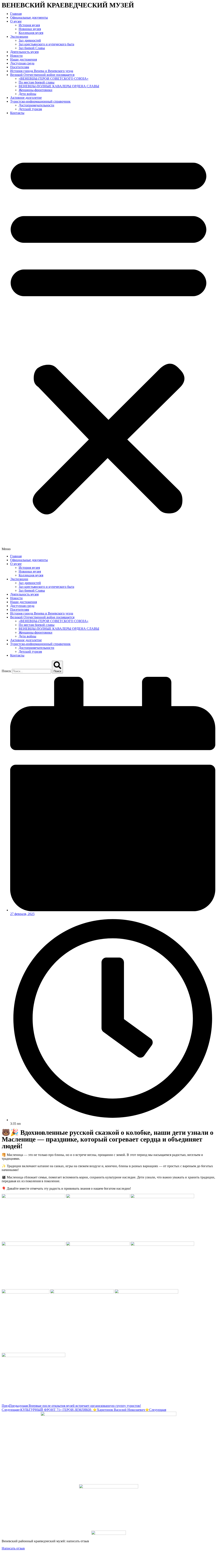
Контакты (17, 113)
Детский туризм (30, 109)
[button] (108, 334)
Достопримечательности (36, 105)
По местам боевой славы (36, 82)
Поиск (6, 671)
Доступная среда (22, 63)
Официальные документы (29, 17)
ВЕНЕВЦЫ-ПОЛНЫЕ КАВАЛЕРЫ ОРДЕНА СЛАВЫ (59, 86)
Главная (16, 13)
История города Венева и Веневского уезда (41, 71)
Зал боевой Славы (32, 48)
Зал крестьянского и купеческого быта (46, 44)
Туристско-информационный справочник (40, 101)
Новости (16, 55)
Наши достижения (23, 59)
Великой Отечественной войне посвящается (42, 74)
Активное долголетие (26, 97)
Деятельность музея (24, 52)
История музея (29, 25)
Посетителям (19, 67)
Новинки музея (30, 29)
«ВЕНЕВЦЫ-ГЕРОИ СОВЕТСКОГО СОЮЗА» (53, 78)
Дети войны (27, 94)
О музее (16, 21)
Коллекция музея (31, 33)
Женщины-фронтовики (35, 90)
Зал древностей (30, 40)
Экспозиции (19, 36)
